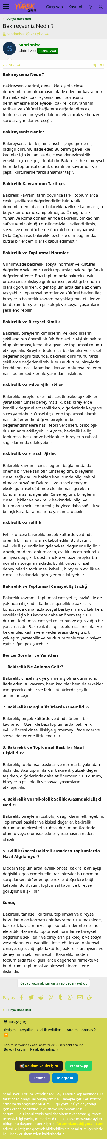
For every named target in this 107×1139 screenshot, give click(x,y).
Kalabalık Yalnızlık (44, 1049)
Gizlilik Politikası (49, 1029)
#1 (102, 65)
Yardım (72, 1029)
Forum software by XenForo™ (44, 1045)
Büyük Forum (15, 1049)
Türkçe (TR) (16, 1021)
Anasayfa (88, 1029)
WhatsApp (79, 1065)
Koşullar (26, 1029)
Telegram (64, 1077)
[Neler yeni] (90, 7)
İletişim (10, 1029)
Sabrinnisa (15, 33)
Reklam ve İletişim (39, 1065)
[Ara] (100, 7)
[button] (6, 7)
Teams (39, 1077)
